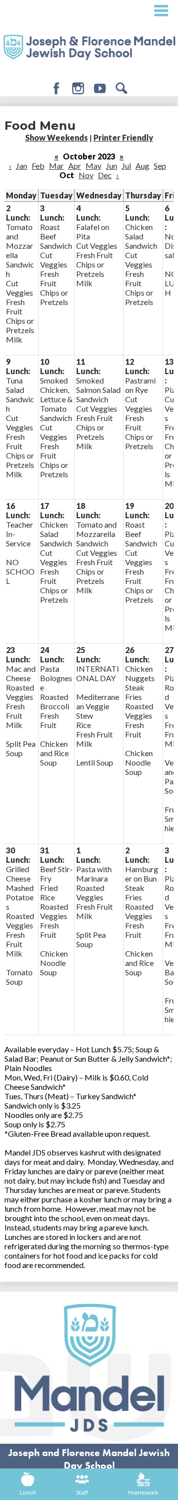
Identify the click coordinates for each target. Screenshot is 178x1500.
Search (122, 88)
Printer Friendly (123, 137)
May (93, 165)
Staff (82, 1492)
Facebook (56, 88)
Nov (86, 175)
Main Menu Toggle (161, 10)
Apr (74, 165)
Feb (38, 165)
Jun (111, 165)
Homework (143, 1492)
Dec (105, 175)
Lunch (28, 1492)
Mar (56, 165)
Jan (21, 165)
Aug (142, 165)
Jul (126, 165)
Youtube (100, 88)
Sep (160, 165)
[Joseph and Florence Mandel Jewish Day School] (89, 46)
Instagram (78, 88)
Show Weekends (56, 137)
